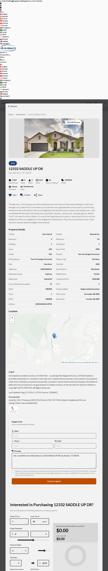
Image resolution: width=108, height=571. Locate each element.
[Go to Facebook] (0, 3)
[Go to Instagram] (0, 5)
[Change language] (2, 12)
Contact (3, 62)
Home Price (15, 516)
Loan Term (35, 516)
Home (11, 114)
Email (59, 441)
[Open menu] (0, 98)
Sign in (7, 43)
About (2, 52)
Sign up (2, 43)
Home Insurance (17, 569)
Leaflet (66, 362)
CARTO (96, 362)
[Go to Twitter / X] (0, 7)
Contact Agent (54, 481)
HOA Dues (35, 569)
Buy (1, 60)
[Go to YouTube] (0, 10)
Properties (4, 55)
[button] (54, 336)
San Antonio (20, 114)
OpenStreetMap (77, 362)
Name (17, 431)
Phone (17, 441)
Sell (1, 57)
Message (17, 451)
